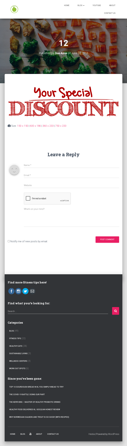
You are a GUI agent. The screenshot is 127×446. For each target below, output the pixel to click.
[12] (63, 101)
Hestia (92, 434)
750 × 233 (60, 125)
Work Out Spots (17, 368)
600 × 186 (35, 125)
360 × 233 (48, 125)
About (112, 5)
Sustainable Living (18, 353)
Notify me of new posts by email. (29, 241)
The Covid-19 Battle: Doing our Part (27, 394)
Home (66, 5)
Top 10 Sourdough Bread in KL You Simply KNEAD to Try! (36, 387)
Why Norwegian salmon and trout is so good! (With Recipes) (39, 417)
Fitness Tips (15, 338)
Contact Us (109, 13)
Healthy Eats (15, 346)
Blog (80, 5)
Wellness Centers (18, 361)
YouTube (97, 5)
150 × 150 (22, 125)
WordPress (113, 434)
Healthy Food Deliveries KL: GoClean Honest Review (34, 409)
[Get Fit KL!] (14, 9)
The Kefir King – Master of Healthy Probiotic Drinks (34, 402)
